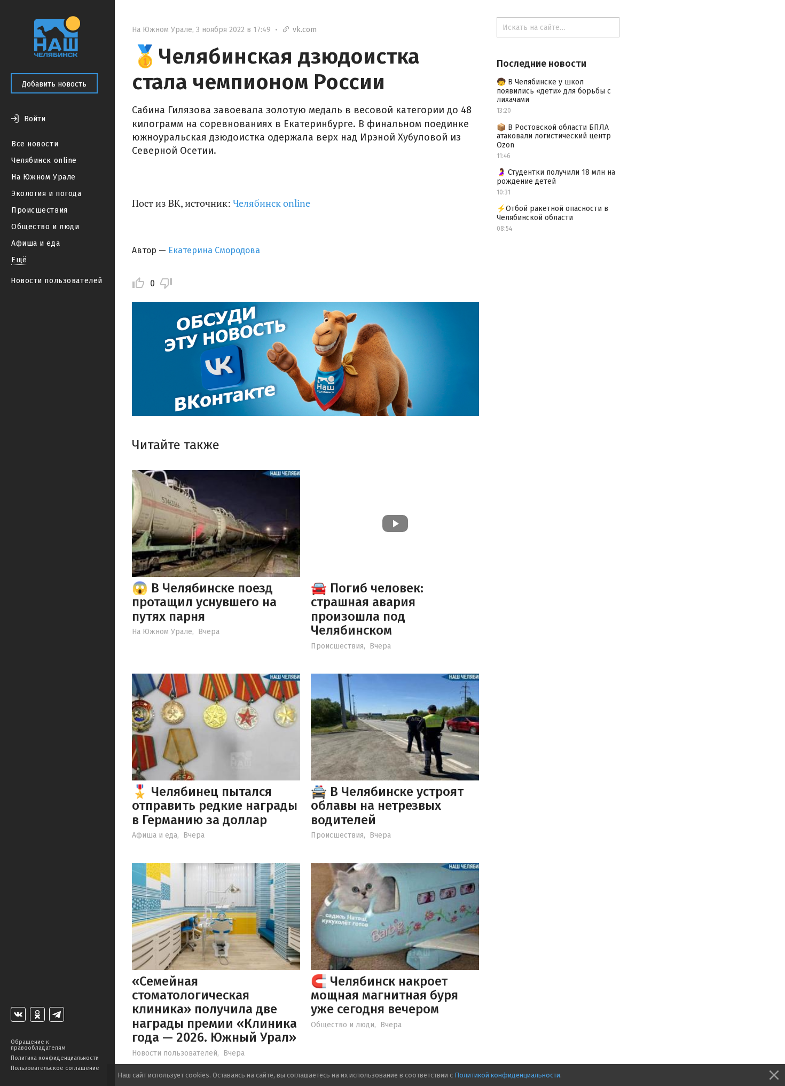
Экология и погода (46, 193)
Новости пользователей (57, 280)
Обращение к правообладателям (38, 1045)
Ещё (19, 259)
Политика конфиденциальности (55, 1058)
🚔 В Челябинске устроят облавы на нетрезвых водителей (387, 805)
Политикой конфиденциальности (507, 1075)
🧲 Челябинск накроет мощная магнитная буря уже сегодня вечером (384, 995)
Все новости (34, 144)
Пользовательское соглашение (55, 1068)
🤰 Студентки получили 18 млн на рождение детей (556, 177)
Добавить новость (54, 84)
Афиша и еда (35, 243)
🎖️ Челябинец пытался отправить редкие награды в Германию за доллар (214, 805)
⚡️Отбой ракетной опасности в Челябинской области (552, 213)
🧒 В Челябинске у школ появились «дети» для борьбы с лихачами (554, 91)
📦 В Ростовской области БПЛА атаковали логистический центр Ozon (554, 136)
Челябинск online (44, 160)
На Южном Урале (43, 177)
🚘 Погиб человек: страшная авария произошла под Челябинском (367, 609)
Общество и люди (45, 226)
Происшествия (39, 210)
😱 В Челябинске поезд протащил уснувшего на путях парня (204, 602)
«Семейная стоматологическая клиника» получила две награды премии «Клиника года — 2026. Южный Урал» (214, 1009)
